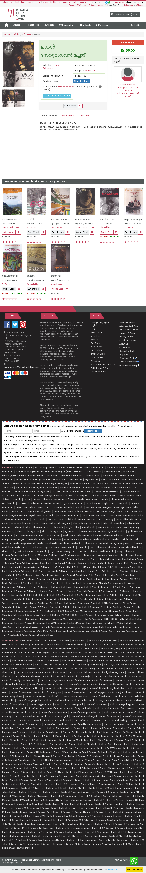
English (72, 5)
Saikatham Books (70, 599)
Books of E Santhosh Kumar (47, 736)
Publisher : (51, 67)
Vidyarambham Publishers (28, 627)
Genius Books (130, 511)
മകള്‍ (48, 47)
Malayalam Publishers (48, 555)
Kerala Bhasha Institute (84, 227)
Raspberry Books (18, 595)
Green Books (129, 227)
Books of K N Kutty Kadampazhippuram (52, 760)
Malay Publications (125, 551)
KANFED (130, 535)
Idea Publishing (80, 523)
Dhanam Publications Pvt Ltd (124, 499)
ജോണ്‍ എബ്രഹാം (60, 280)
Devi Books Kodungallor (97, 499)
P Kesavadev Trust (111, 575)
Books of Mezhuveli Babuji (103, 656)
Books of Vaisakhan (102, 844)
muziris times (116, 563)
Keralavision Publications (82, 543)
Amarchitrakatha (93, 471)
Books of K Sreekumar (29, 792)
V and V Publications (57, 623)
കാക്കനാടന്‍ (8, 224)
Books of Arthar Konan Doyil (29, 804)
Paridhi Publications (11, 583)
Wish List (82, 5)
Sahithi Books (18, 599)
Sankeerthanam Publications (122, 599)
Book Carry (124, 483)
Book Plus (8, 487)
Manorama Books (88, 559)
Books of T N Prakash (30, 720)
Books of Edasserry (67, 808)
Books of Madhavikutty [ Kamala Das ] (26, 644)
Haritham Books (95, 519)
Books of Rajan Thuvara (109, 744)
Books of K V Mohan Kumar (54, 712)
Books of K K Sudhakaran (80, 672)
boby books (97, 483)
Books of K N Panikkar (32, 788)
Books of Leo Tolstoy (65, 664)
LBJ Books (82, 547)
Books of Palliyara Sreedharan (103, 640)
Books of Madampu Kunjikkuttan (85, 712)
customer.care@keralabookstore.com (21, 367)
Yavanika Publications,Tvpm (130, 631)
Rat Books (33, 595)
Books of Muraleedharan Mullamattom (47, 684)
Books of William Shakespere (30, 728)
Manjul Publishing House (15, 559)
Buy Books (86, 25)
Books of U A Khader (55, 672)
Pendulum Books (74, 583)
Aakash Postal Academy (70, 467)
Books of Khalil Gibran (131, 652)
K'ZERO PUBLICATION (49, 535)
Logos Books (56, 227)
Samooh (102, 599)
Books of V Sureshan (22, 800)
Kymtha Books (52, 547)
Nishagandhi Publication (58, 571)
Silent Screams (107, 219)
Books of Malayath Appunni (122, 704)
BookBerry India (36, 487)
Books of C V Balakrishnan (106, 676)
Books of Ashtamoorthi (13, 752)
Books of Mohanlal (92, 728)
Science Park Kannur (66, 603)
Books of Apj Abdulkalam (120, 692)
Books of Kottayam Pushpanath (17, 664)
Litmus (5, 551)
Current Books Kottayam (113, 495)
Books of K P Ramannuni (101, 732)
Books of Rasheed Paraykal (15, 820)
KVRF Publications (34, 547)
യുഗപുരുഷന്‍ (83, 219)
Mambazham (89, 555)
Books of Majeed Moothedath (73, 740)
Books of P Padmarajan (79, 676)
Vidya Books (8, 627)
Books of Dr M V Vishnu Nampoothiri (30, 748)
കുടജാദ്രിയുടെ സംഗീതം (15, 219)
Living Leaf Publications (22, 551)
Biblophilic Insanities (30, 483)
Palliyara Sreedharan (25, 579)
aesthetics (79, 471)
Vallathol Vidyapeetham (80, 623)
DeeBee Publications (42, 499)
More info (112, 869)
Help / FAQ (124, 355)
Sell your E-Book (98, 372)
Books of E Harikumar (71, 836)
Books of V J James (94, 764)
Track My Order (98, 354)
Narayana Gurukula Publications (37, 567)
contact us (16, 449)
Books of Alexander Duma (62, 744)
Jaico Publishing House (52, 531)
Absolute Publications (117, 467)
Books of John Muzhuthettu (15, 836)
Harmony (109, 519)
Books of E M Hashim (109, 716)
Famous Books (17, 511)
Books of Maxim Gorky (131, 772)
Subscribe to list (93, 431)
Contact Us (82, 2)
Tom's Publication (93, 619)
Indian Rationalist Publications (28, 527)
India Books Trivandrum (113, 523)
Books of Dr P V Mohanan (129, 736)
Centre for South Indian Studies (76, 491)
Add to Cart (8, 232)
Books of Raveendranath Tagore (34, 652)
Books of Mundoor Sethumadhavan (34, 824)
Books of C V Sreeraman (97, 832)
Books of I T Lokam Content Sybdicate (68, 696)
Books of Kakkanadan (74, 692)
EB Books (57, 507)
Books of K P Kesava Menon (29, 672)
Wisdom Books (108, 631)
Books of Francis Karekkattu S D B (27, 668)
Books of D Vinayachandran (113, 768)
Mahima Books (107, 551)
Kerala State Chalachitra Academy (53, 543)
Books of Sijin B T (133, 816)
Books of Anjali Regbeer (49, 812)
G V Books (102, 511)
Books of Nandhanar (132, 752)
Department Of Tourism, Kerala (69, 499)
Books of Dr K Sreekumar (74, 660)
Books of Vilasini (134, 700)
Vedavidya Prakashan (127, 623)
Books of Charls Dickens (64, 756)
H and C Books (38, 519)
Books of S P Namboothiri (63, 796)
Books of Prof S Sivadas (23, 660)
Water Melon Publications (49, 631)
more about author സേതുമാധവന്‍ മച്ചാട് (128, 93)
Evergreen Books (111, 507)
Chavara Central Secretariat (106, 491)
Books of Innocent (113, 816)
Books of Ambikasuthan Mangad (17, 848)
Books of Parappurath (73, 704)
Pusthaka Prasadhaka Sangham (82, 591)
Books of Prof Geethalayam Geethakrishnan (53, 776)
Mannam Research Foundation (63, 559)
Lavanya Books (68, 547)
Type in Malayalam (128, 362)
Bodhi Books (111, 483)
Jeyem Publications (116, 531)
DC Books (6, 284)
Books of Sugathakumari (24, 812)
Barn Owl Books (60, 479)
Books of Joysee (111, 664)
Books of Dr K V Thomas (109, 748)
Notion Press (137, 571)
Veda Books (109, 623)
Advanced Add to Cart (52, 2)
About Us (123, 344)
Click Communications (20, 495)
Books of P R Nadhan (89, 796)
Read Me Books (48, 595)
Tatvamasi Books (105, 615)
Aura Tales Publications (72, 475)
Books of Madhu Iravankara (69, 832)
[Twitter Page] (15, 327)
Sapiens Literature (10, 603)
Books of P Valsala (60, 656)
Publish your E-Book (100, 368)
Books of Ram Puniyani (96, 836)
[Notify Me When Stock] (80, 106)
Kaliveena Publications (113, 535)
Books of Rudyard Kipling (96, 780)
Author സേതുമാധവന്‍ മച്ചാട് (126, 60)
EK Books (78, 507)
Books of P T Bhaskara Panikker (108, 800)
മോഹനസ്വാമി (10, 276)
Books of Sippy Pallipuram (113, 648)
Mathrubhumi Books (133, 559)
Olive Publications (107, 227)
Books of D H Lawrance (67, 784)
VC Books (97, 623)
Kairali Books (69, 535)
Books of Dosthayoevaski (76, 736)
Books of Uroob (96, 660)
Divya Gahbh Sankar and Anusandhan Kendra (38, 503)
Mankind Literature (37, 559)
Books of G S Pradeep (107, 792)
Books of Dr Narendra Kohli (57, 720)
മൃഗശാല (56, 276)
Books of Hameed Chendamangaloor (98, 784)
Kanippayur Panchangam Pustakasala (19, 539)
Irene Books (103, 527)
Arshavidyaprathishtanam (14, 475)
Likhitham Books (116, 547)
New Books (48, 25)
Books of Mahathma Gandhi (81, 788)
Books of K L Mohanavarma (44, 836)
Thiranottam (32, 619)
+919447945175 (117, 2)
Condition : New (50, 81)
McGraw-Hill (83, 563)
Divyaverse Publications (72, 503)
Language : (85, 71)
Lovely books (70, 551)
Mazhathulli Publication (65, 563)
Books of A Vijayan (124, 732)
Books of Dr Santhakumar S (91, 756)
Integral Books (88, 527)
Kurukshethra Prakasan (13, 547)
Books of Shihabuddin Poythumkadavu (107, 688)
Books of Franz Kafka (132, 716)
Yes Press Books (11, 635)
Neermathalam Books (125, 567)
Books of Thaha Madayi (49, 780)
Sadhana (6, 599)
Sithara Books (8, 607)
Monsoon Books (99, 563)
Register (129, 5)
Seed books (83, 603)
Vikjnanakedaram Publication (77, 627)
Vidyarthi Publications (52, 627)
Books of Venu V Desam (87, 760)
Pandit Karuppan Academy (72, 579)
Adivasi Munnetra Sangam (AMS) (56, 471)
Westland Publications (73, 631)
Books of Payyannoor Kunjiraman (44, 704)
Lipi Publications (133, 547)
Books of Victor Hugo (85, 748)
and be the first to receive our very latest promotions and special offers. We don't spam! (68, 426)
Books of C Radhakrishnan (85, 648)
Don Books (123, 503)
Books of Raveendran (21, 692)
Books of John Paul (22, 736)
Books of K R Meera (78, 684)
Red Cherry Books (66, 595)
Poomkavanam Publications (15, 587)
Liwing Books (41, 551)
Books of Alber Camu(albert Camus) (63, 728)
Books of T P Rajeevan (13, 756)
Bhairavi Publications (110, 479)
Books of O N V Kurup (12, 656)
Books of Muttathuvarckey (116, 724)
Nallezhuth (15, 567)
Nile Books (40, 571)
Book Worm (21, 487)
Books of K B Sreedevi (125, 680)
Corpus (83, 495)
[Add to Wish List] (18, 232)
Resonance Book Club (132, 595)
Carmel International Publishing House (31, 491)
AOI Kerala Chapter (23, 467)
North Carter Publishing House (103, 571)
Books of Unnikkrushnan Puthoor (85, 724)
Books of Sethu (78, 700)
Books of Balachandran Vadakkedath (46, 840)
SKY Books (43, 607)
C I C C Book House (121, 487)
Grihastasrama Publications (16, 519)
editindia (68, 507)
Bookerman (51, 487)
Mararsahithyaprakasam (110, 559)
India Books (94, 523)
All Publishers (19, 2)
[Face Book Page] (7, 327)
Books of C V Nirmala (107, 772)
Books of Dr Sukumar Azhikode (26, 688)
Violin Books (98, 627)
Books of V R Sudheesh (54, 676)
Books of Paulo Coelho (102, 736)
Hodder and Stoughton (59, 523)
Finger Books (33, 511)
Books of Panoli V (102, 708)
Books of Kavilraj (50, 792)
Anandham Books (112, 471)
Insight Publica (72, 527)
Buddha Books (103, 487)
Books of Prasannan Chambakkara (77, 792)
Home (7, 34)
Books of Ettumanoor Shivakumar (101, 652)
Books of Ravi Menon (101, 696)
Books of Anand (28, 780)
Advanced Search (34, 2)
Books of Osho (79, 640)
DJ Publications (93, 503)
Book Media (137, 483)
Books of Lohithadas (112, 796)
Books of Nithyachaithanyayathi (109, 672)
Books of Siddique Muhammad (68, 764)
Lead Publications (98, 547)
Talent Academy (86, 615)
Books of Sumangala (35, 696)
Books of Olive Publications (87, 720)
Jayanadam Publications (76, 531)
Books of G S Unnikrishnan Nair (129, 824)
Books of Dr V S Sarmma (101, 740)
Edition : (53, 76)
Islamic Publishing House (27, 531)
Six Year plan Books (27, 607)
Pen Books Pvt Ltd (55, 583)
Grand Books (88, 515)
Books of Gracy (49, 808)
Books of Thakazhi (30, 648)
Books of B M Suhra (55, 708)
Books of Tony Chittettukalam (117, 760)
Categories (17, 25)
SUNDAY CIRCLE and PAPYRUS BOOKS (59, 615)
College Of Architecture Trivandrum (61, 495)
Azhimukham (22, 479)
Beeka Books (76, 479)
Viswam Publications (25, 631)
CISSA (5, 495)
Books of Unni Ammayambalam (127, 812)
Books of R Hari (125, 784)
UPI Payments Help (128, 365)
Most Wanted (49, 640)
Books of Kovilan (115, 668)
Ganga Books (115, 511)
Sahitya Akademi (51, 599)
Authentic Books (92, 475)
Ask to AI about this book (56, 96)
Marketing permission (73, 431)
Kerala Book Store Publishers (77, 539)
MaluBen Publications (70, 555)
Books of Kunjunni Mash (15, 828)
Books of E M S (9, 720)
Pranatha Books (81, 587)
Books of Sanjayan (97, 692)
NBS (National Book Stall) (66, 567)
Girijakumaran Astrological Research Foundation (32, 515)
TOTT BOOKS (110, 619)
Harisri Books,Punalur (75, 519)
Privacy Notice (126, 337)
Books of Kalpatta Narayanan (110, 808)
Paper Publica (111, 579)
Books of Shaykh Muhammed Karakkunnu (72, 824)
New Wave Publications (21, 571)
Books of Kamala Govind (29, 724)
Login (140, 5)
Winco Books (92, 631)
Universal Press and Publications (30, 623)
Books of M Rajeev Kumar (78, 844)
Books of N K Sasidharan (56, 724)
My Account (103, 25)
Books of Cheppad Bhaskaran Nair (38, 784)
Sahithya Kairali (35, 599)
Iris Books (116, 527)
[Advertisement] (73, 153)
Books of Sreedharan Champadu (113, 820)
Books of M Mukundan (122, 644)
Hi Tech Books (40, 523)
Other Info (84, 115)
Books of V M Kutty (42, 816)
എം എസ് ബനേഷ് (60, 224)
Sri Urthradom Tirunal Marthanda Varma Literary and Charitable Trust (92, 611)
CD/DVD (56, 491)
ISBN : (85, 65)
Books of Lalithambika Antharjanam (72, 828)
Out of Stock (70, 105)
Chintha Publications (35, 284)
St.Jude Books (132, 611)
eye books (126, 507)
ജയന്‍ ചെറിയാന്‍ (132, 224)
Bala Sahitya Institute (40, 479)
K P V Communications (26, 535)
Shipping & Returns (128, 333)
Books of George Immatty (129, 828)
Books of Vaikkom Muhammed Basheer (65, 644)
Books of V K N (125, 656)
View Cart (95, 336)
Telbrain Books (122, 615)
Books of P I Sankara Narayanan (78, 812)
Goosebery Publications (68, 515)
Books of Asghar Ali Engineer (77, 800)
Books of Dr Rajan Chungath (54, 716)
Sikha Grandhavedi (112, 603)
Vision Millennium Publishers (120, 627)
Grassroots (101, 515)
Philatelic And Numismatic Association (117, 583)
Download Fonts (127, 358)
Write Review (68, 115)
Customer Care (106, 2)
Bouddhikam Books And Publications (77, 487)
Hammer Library (55, 519)
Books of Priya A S (124, 740)
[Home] (6, 25)
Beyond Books (91, 479)
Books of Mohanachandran (26, 716)
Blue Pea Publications (80, 483)
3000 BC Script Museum (46, 467)
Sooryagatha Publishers (61, 607)
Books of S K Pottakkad (98, 644)
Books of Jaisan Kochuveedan (16, 776)
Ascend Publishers (36, 475)
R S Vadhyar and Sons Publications (115, 591)
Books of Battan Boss (58, 668)
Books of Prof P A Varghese (47, 692)
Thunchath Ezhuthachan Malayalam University (61, 619)
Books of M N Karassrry (124, 708)
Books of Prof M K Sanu (32, 708)
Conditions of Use (127, 340)
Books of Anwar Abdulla (56, 804)
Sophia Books (81, 607)
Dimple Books (8, 503)
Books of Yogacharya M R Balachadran (76, 820)
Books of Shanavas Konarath (37, 764)
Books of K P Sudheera (103, 828)
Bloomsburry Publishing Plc (54, 483)
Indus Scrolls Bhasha (53, 527)
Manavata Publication (107, 555)
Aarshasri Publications (94, 467)
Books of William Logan (13, 796)
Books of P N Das (29, 712)
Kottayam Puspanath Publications (126, 543)
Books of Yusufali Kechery (115, 720)
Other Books (95, 575)
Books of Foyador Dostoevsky (113, 840)
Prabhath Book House (61, 587)
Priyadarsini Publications (27, 591)
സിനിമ (16, 34)
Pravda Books (121, 587)
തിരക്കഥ (26, 34)
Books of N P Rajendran (89, 816)
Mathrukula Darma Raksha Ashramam (21, 563)
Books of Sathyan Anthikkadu (48, 800)
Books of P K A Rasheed (14, 840)
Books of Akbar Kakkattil (37, 656)
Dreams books (44, 507)
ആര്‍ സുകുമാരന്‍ (84, 224)
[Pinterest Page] (23, 327)
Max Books (47, 563)
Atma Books (53, 475)
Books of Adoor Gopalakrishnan (45, 732)
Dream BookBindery (25, 507)
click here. (109, 449)
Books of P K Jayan (103, 824)
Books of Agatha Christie (89, 664)
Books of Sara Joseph (131, 676)
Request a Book (69, 2)
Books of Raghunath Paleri (79, 708)
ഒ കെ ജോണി (106, 224)
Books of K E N (103, 812)
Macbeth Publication (88, 551)
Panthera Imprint (95, 579)
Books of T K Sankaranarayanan (126, 832)
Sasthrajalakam (28, 603)
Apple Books (128, 471)
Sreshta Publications (25, 611)
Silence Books (129, 603)
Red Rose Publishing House (89, 595)
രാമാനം (31, 276)
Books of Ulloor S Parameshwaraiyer (115, 788)
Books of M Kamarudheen (27, 808)
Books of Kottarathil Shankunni (67, 652)
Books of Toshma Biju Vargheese (104, 752)
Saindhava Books (88, 599)
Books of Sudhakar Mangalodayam (88, 668)
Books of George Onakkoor (50, 772)
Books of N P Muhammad (39, 752)
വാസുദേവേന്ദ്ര (9, 280)
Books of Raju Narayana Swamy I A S (124, 660)
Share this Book (81, 81)
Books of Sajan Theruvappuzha (121, 756)
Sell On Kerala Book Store (103, 365)
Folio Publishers (75, 511)
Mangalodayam (127, 555)
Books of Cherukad (86, 744)
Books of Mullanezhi (59, 768)
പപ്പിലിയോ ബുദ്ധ (133, 219)
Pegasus (40, 583)
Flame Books (60, 511)
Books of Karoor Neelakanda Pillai (70, 752)
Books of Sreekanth (132, 748)
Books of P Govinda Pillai (35, 768)
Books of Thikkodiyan (53, 844)
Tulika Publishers (126, 619)
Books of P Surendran (102, 680)
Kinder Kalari (102, 543)
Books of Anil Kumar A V (78, 680)
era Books (96, 507)
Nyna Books (9, 575)
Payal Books (28, 583)
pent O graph (90, 583)
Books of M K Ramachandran (80, 772)
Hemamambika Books (20, 523)
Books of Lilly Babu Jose (41, 828)
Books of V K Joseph (123, 776)
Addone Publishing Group (27, 471)
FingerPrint (46, 511)
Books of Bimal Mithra (131, 792)
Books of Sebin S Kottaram (118, 764)
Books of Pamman (80, 656)
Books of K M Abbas (72, 780)
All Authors (7, 2)
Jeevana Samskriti (97, 531)
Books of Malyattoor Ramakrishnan (106, 700)
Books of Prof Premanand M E (109, 804)
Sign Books (96, 603)
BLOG (136, 25)
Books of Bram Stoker (61, 748)
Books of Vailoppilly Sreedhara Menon (19, 680)
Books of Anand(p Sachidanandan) (107, 684)
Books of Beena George (81, 804)
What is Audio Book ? (129, 330)
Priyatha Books (47, 591)
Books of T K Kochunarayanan (81, 840)
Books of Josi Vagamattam (52, 680)
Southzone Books (121, 607)
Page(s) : (80, 76)
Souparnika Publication (100, 607)
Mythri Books (56, 284)
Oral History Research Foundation (71, 575)
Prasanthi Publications (102, 587)
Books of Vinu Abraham (13, 832)
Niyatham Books (79, 571)
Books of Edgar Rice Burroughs (16, 740)
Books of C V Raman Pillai (43, 820)
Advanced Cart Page (128, 326)
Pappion (124, 579)
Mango (140, 555)
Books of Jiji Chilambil (55, 788)
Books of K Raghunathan (45, 740)
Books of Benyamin (44, 664)
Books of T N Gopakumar (14, 704)
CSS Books (94, 495)
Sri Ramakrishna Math (47, 611)
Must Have (64, 640)
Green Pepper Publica (133, 515)
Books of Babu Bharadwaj (84, 768)
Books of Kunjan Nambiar (38, 756)
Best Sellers (33, 25)
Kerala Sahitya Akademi (24, 543)
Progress (61, 591)
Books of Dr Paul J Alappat (34, 744)
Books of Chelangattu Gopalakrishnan (93, 776)
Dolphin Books (109, 503)
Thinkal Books (17, 619)
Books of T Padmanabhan (56, 700)
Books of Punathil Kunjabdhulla (56, 648)
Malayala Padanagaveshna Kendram (19, 555)
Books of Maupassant (37, 796)
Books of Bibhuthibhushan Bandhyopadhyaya (65, 688)
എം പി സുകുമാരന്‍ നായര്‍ (40, 280)
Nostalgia (124, 571)
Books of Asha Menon (113, 712)
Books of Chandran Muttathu (16, 816)
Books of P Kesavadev (114, 728)
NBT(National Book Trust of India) (97, 567)
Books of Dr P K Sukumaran (27, 676)
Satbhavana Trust (46, 603)
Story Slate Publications (13, 615)
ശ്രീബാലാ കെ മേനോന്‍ (38, 224)
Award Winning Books (30, 640)
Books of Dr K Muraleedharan (128, 844)
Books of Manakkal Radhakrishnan (125, 836)
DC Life (27, 499)
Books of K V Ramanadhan (40, 832)
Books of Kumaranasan (48, 660)
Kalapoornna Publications (89, 535)
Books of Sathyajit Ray (24, 772)
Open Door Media (44, 575)
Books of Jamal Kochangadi (84, 716)
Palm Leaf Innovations (47, 579)
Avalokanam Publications (114, 475)
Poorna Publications (10, 227)
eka (87, 507)
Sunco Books (33, 615)
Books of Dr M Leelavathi (75, 732)
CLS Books (38, 495)
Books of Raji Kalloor (65, 816)
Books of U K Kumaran (96, 704)
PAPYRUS (134, 579)
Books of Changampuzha (29, 700)
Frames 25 (90, 511)
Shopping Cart (96, 5)
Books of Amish (86, 808)
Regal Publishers (111, 595)
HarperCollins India (124, 519)
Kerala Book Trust (101, 539)
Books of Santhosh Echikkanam (25, 844)
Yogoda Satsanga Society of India (37, 635)
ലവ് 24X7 (31, 219)
